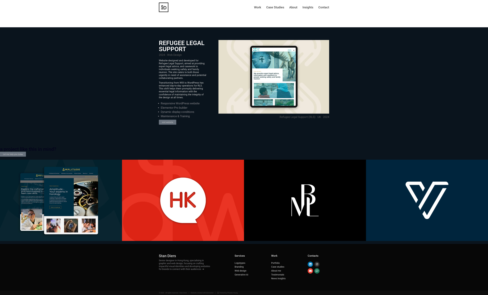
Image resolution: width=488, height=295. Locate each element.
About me (276, 270)
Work (257, 7)
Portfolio (275, 263)
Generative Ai (241, 274)
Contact (323, 7)
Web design (240, 270)
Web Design (174, 54)
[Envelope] (310, 271)
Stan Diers (167, 256)
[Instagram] (317, 264)
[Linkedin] (310, 264)
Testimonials (277, 274)
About (293, 7)
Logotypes (240, 263)
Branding (239, 267)
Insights (307, 7)
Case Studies (275, 7)
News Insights (278, 278)
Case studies (277, 267)
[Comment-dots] (317, 271)
